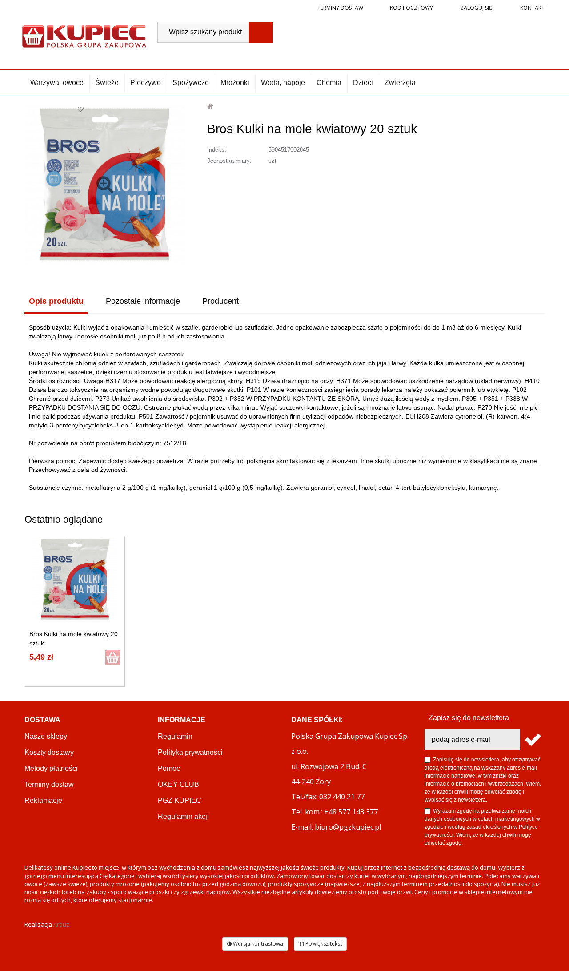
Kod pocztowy (411, 8)
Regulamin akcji (183, 816)
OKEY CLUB (178, 784)
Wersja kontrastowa (257, 943)
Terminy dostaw (340, 8)
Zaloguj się (475, 8)
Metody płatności (51, 768)
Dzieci (363, 82)
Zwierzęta (400, 82)
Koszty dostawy (49, 752)
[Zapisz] (532, 739)
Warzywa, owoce (57, 82)
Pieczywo (145, 82)
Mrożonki (234, 82)
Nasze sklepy (45, 736)
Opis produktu (56, 301)
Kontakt (532, 8)
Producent (220, 301)
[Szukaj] (261, 32)
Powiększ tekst (323, 943)
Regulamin (175, 736)
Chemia (329, 82)
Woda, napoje (283, 82)
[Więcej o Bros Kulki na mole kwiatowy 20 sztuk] (74, 579)
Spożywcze (190, 82)
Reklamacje (43, 800)
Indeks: (216, 149)
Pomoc (169, 768)
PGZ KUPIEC (179, 800)
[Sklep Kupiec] (84, 35)
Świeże (107, 82)
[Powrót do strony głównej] (211, 106)
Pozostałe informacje (143, 301)
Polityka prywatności (190, 752)
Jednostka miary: (229, 160)
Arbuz (61, 924)
